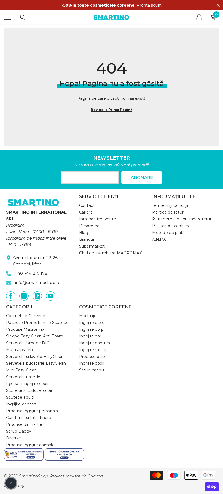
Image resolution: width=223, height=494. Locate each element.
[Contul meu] (199, 17)
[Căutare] (23, 17)
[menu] (7, 17)
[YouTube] (50, 296)
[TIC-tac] (37, 296)
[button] (10, 483)
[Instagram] (24, 296)
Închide (218, 5)
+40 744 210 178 (31, 273)
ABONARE (142, 177)
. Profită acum (111, 5)
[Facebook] (10, 296)
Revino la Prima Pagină (111, 110)
